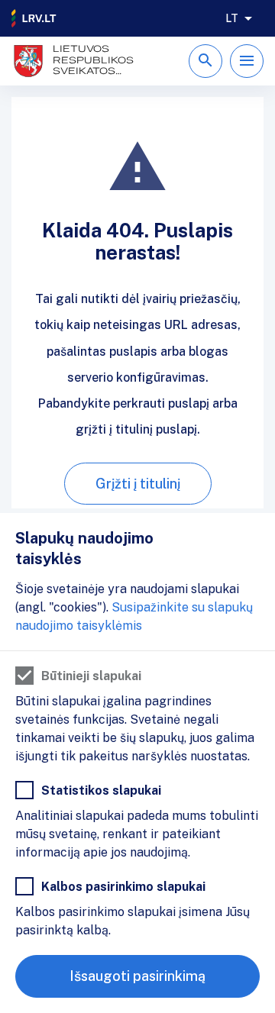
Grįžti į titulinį (137, 484)
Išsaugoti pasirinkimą (137, 976)
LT (231, 18)
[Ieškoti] (205, 61)
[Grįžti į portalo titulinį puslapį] (34, 18)
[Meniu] (247, 61)
